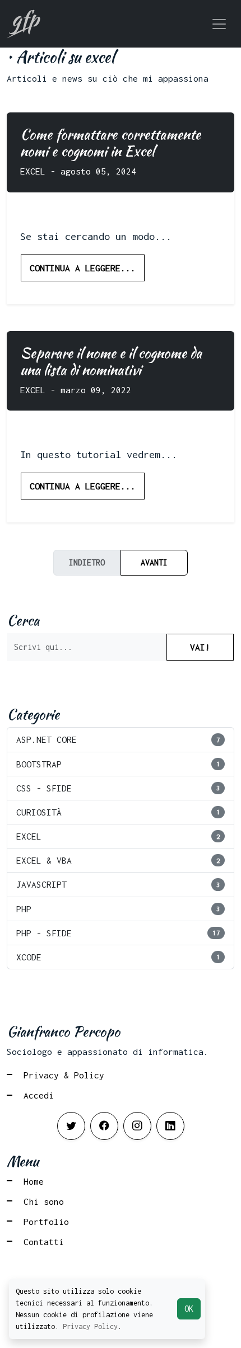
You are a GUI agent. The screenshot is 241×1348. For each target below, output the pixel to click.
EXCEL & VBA (118, 860)
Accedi (39, 1095)
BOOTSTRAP (118, 764)
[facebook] (104, 1126)
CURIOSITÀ (118, 812)
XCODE (118, 957)
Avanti (154, 562)
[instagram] (137, 1126)
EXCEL (118, 836)
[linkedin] (170, 1126)
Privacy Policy (90, 1326)
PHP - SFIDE (118, 933)
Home (34, 1181)
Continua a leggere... (83, 268)
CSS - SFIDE (118, 788)
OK (188, 1308)
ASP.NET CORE (118, 739)
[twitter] (71, 1126)
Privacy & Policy (64, 1075)
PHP (118, 909)
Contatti (44, 1242)
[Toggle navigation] (219, 24)
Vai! (200, 647)
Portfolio (46, 1222)
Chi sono (44, 1201)
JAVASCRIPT (118, 884)
